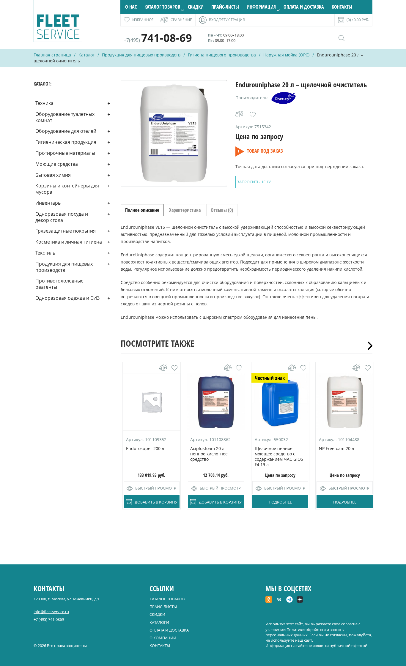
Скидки (196, 7)
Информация (261, 7)
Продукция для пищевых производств (141, 55)
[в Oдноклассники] (268, 600)
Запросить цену (254, 181)
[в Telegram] (289, 600)
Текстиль (45, 253)
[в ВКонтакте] (279, 600)
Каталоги (159, 622)
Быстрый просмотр (155, 488)
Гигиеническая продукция (65, 142)
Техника (44, 103)
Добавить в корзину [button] (156, 502)
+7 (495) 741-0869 (49, 619)
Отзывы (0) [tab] (222, 210)
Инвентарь (48, 203)
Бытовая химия (53, 175)
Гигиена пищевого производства (222, 55)
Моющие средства (56, 164)
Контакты (342, 7)
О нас (131, 7)
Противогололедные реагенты (59, 283)
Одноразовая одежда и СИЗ (67, 298)
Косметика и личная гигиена (68, 242)
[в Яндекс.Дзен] (300, 600)
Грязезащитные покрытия (65, 231)
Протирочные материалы (65, 153)
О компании (163, 637)
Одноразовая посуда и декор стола (61, 217)
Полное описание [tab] (142, 210)
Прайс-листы (225, 7)
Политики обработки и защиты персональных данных (304, 632)
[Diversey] (283, 98)
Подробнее (280, 502)
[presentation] (367, 346)
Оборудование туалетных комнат (65, 117)
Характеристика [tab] (185, 210)
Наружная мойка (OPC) (286, 55)
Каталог (86, 55)
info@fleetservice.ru (51, 611)
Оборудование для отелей (65, 131)
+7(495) (158, 40)
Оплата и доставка (304, 7)
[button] (253, 114)
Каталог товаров (162, 7)
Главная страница (52, 55)
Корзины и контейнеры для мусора (67, 188)
